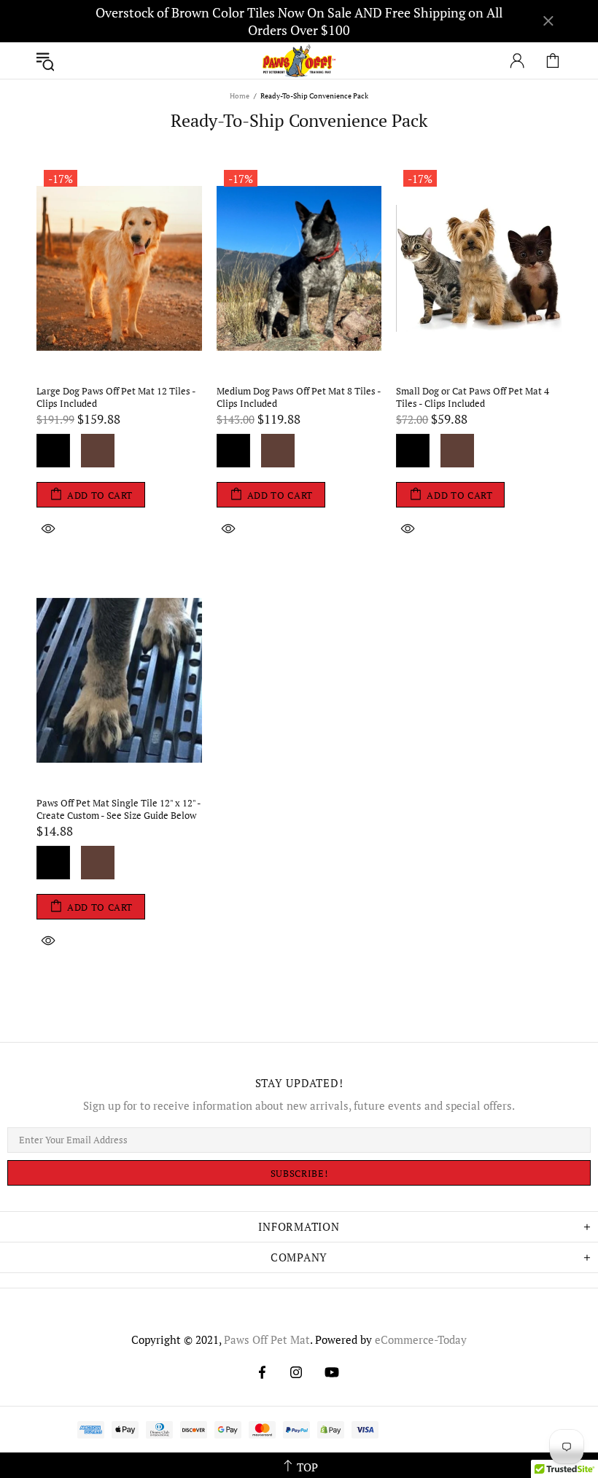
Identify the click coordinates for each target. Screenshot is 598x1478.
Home (239, 96)
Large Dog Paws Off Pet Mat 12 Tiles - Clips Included (115, 397)
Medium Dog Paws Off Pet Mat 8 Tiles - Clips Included (299, 397)
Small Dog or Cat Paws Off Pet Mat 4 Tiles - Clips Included (472, 397)
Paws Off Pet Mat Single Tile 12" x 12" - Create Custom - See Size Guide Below (118, 809)
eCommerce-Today (421, 1339)
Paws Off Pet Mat (299, 61)
